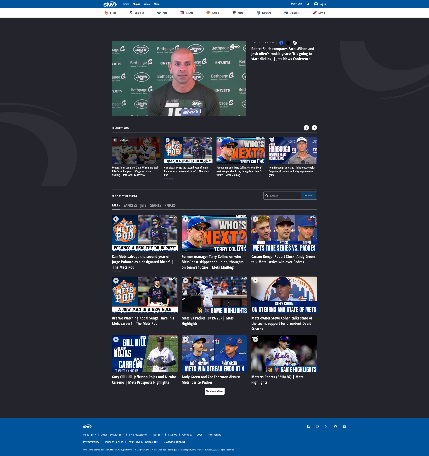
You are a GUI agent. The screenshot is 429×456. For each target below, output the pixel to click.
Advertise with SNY (112, 434)
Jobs (199, 434)
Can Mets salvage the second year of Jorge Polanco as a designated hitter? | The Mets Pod (142, 262)
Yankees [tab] (130, 205)
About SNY (89, 434)
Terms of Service (114, 441)
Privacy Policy (91, 441)
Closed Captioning (174, 441)
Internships (214, 434)
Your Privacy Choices (140, 441)
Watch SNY (296, 4)
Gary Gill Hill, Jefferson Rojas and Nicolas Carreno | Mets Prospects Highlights (144, 379)
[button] (320, 4)
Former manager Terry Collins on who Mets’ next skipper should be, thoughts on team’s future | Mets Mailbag (212, 262)
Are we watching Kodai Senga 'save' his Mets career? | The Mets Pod (143, 320)
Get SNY (158, 434)
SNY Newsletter (138, 434)
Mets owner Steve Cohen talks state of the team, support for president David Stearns (281, 323)
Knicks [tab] (170, 205)
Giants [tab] (155, 205)
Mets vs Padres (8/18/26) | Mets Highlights (277, 379)
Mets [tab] (116, 205)
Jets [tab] (143, 205)
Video (147, 4)
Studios (172, 434)
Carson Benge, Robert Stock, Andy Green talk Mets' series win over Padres (283, 259)
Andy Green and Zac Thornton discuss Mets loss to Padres (211, 379)
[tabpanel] (214, 305)
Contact (187, 434)
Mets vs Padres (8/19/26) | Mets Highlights (208, 320)
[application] (179, 78)
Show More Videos (214, 391)
